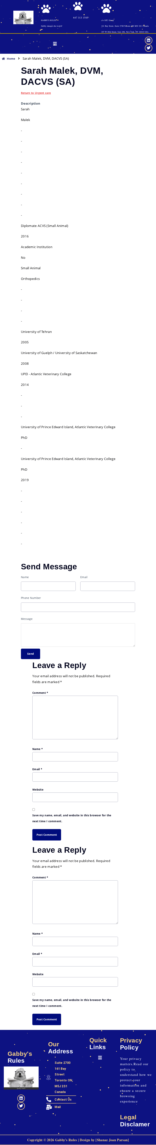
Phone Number (31, 598)
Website (37, 789)
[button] (55, 43)
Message (27, 619)
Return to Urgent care (36, 93)
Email (84, 577)
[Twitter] (148, 48)
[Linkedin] (148, 40)
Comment (40, 693)
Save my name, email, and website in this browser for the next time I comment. (71, 818)
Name (25, 577)
